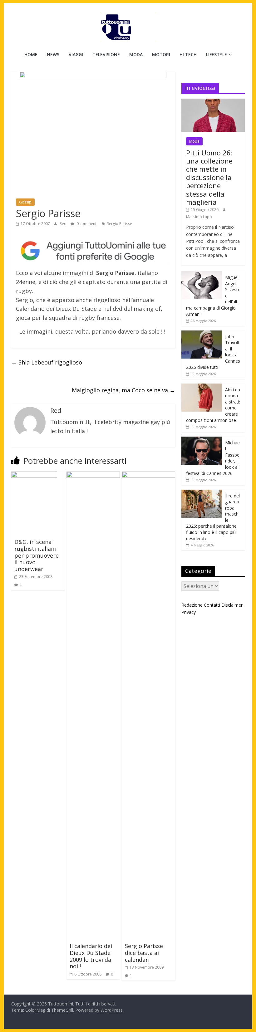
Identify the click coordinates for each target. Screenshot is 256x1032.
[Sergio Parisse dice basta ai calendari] (148, 475)
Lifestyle (216, 54)
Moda (136, 54)
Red (63, 223)
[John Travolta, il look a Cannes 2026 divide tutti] (201, 334)
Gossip (25, 202)
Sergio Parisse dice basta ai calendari (144, 952)
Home (30, 54)
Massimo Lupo (199, 216)
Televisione (106, 54)
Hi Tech (188, 54)
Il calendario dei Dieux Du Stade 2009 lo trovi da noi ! (91, 956)
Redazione (192, 605)
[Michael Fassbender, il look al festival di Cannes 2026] (201, 440)
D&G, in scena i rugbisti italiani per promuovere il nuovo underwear (36, 555)
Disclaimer (232, 605)
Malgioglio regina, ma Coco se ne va (123, 390)
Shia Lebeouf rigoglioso (46, 362)
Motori (161, 54)
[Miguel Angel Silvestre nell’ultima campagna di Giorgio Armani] (201, 274)
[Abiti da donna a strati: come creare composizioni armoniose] (201, 387)
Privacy (188, 612)
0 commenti (86, 223)
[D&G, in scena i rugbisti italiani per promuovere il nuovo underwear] (34, 475)
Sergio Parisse (119, 223)
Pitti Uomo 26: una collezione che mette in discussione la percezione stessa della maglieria (209, 177)
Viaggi (76, 54)
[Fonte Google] (93, 251)
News (53, 54)
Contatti (212, 605)
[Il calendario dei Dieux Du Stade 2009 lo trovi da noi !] (93, 475)
